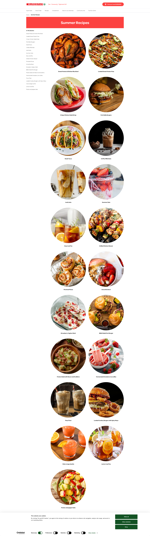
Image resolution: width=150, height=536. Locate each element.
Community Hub (81, 10)
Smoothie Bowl (30, 64)
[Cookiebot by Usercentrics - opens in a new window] (21, 533)
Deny (126, 527)
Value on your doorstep (67, 10)
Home (27, 14)
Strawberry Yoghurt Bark (32, 67)
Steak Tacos (29, 44)
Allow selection (126, 522)
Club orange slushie (31, 83)
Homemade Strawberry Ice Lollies (34, 75)
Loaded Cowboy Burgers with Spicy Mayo (36, 81)
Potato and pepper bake (32, 89)
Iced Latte (28, 50)
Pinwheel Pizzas (30, 61)
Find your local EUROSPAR (114, 4)
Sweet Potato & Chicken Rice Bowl (34, 33)
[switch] (55, 533)
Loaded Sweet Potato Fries (32, 36)
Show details (92, 533)
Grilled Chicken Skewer (31, 58)
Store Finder (38, 10)
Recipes (47, 10)
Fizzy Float (28, 78)
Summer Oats (29, 53)
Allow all (126, 516)
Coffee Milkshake (30, 47)
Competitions (55, 10)
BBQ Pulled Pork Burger (32, 69)
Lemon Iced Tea (30, 86)
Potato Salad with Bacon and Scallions (35, 72)
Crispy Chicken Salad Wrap (32, 39)
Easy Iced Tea (29, 55)
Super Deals (29, 10)
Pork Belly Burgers (30, 42)
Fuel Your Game (92, 10)
